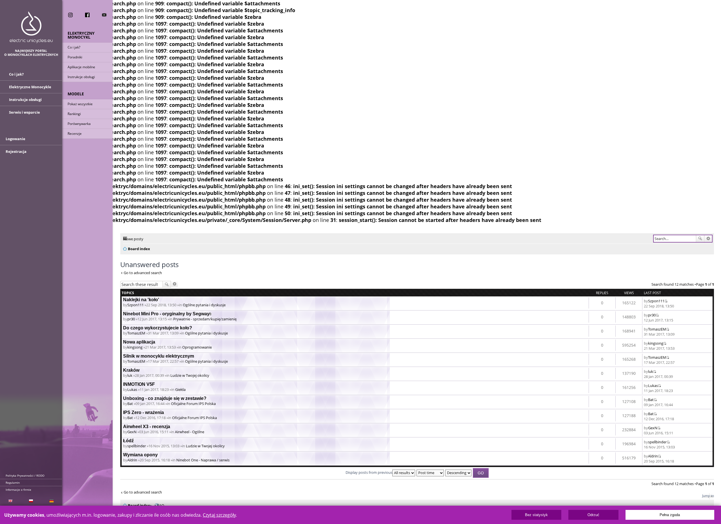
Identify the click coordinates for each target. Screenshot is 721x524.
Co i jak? (74, 47)
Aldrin (132, 460)
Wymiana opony (140, 454)
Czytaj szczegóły (219, 515)
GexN (132, 431)
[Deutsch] (51, 500)
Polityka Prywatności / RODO (25, 475)
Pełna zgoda (670, 515)
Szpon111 (135, 304)
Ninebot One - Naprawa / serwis (203, 460)
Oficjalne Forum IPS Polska (193, 403)
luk (129, 375)
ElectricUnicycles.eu (31, 27)
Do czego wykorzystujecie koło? (157, 327)
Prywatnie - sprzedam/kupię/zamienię (205, 319)
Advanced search (708, 238)
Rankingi (74, 113)
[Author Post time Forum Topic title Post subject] (430, 472)
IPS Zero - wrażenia (143, 412)
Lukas (132, 389)
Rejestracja (16, 151)
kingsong (135, 347)
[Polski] (31, 500)
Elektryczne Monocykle (30, 86)
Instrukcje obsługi (81, 76)
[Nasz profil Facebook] (87, 14)
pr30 (131, 319)
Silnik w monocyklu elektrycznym (158, 356)
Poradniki (75, 57)
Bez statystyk (536, 515)
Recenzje (75, 133)
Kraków (131, 370)
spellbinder (136, 445)
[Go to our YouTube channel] (104, 14)
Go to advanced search (143, 272)
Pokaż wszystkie (80, 104)
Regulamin (13, 483)
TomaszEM (136, 333)
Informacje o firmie (18, 490)
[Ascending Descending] (458, 472)
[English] (10, 500)
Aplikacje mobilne (81, 67)
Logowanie (15, 138)
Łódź (128, 440)
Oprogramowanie (197, 347)
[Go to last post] (665, 300)
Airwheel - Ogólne (189, 431)
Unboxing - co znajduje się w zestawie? (164, 398)
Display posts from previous (369, 472)
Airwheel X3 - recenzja (146, 426)
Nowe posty (133, 238)
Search (700, 238)
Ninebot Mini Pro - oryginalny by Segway (166, 313)
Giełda (180, 389)
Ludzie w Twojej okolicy (189, 375)
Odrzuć (593, 515)
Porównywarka (79, 123)
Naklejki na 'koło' (141, 299)
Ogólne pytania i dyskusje (204, 304)
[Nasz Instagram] (70, 14)
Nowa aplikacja (139, 342)
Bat (130, 403)
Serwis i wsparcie (24, 112)
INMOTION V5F (139, 384)
